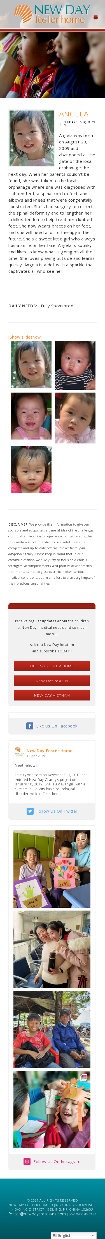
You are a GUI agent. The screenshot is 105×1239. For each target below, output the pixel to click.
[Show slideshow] (25, 337)
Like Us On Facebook (57, 726)
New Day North (52, 681)
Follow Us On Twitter (57, 811)
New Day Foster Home (50, 750)
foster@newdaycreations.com (37, 1214)
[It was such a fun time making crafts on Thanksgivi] (51, 1109)
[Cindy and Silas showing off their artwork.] (51, 869)
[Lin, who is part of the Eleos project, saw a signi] (51, 949)
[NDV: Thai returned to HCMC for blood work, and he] (51, 1029)
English (64, 1235)
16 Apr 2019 (36, 756)
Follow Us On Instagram (56, 1161)
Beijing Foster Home (52, 666)
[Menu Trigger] (95, 17)
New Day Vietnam (52, 695)
